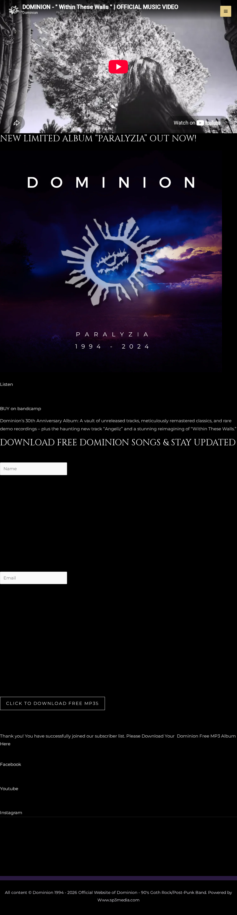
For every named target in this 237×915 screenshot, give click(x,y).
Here (5, 744)
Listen (6, 384)
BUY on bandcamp (20, 408)
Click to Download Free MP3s (52, 703)
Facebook (10, 764)
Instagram (11, 812)
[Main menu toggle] (226, 11)
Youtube (9, 788)
